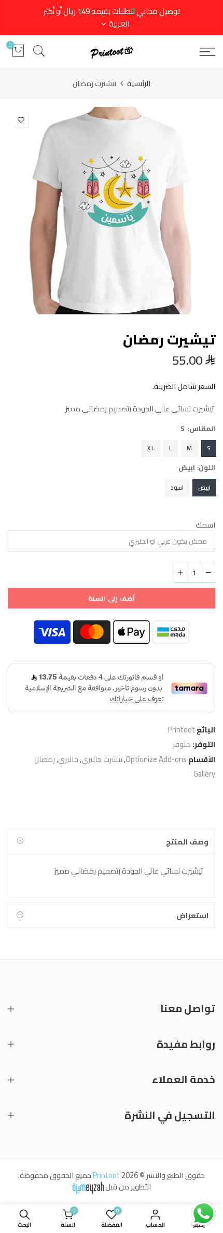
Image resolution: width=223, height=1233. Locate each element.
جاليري (68, 759)
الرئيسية (138, 83)
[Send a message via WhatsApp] (203, 1213)
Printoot (181, 730)
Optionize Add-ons (156, 759)
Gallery (204, 774)
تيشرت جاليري (101, 759)
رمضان (44, 759)
